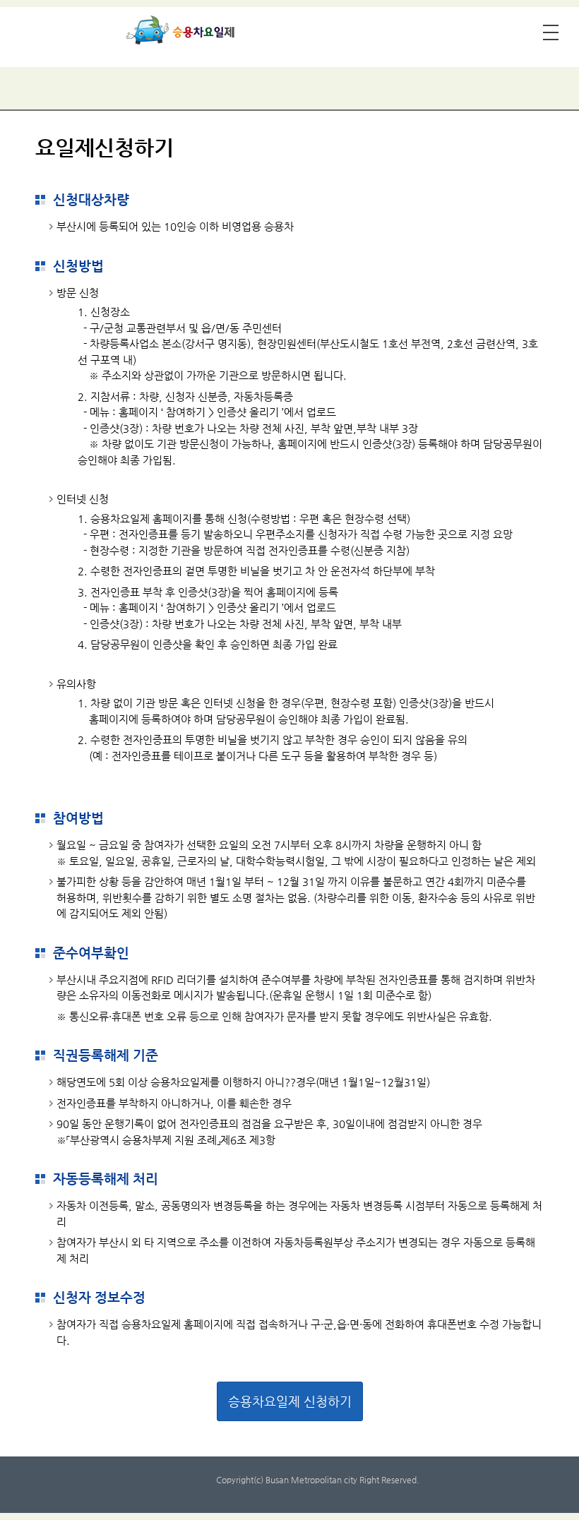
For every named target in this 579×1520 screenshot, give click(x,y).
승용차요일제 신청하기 (290, 1401)
